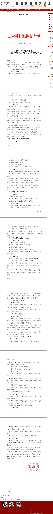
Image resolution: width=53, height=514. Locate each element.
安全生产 (46, 9)
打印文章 (42, 484)
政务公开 (40, 9)
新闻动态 (8, 9)
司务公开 (35, 9)
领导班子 (19, 9)
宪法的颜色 (51, 80)
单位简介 (13, 9)
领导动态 (50, 46)
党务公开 (30, 9)
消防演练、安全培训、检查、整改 (11, 11)
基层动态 (50, 61)
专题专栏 (24, 9)
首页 (3, 9)
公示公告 (50, 31)
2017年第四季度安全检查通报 (6, 495)
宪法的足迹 (51, 79)
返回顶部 (45, 484)
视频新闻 (50, 76)
